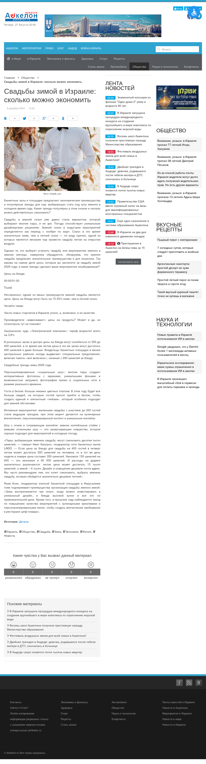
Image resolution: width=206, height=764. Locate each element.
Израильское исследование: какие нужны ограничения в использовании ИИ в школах (176, 367)
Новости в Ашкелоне (175, 708)
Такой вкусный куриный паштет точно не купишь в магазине (178, 294)
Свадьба (44, 531)
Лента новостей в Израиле (178, 702)
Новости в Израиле (174, 724)
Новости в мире (171, 719)
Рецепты (119, 58)
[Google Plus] (50, 118)
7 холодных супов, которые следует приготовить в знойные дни (178, 252)
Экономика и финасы (61, 58)
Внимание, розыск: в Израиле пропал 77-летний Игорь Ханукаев (177, 145)
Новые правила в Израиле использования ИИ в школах (176, 337)
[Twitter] (31, 118)
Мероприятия (31, 48)
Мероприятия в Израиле (177, 713)
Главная (9, 77)
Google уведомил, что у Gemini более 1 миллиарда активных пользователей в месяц (177, 351)
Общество (28, 77)
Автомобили (118, 66)
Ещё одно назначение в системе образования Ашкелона (127, 223)
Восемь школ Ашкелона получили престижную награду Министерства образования (127, 140)
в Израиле (34, 58)
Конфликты (191, 66)
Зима (57, 531)
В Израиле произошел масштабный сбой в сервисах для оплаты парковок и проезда (178, 383)
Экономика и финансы (74, 702)
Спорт (104, 58)
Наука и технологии (165, 66)
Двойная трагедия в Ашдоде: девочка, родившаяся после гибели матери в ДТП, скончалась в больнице (51, 644)
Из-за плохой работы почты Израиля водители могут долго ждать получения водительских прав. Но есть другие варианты (177, 179)
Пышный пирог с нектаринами (177, 240)
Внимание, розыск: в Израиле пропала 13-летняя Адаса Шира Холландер (178, 197)
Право (49, 48)
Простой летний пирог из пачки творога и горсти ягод (178, 282)
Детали (24, 521)
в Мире (16, 58)
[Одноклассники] (70, 118)
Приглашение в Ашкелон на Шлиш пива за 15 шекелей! (125, 247)
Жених (86, 531)
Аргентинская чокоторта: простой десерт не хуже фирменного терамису (173, 268)
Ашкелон (12, 48)
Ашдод (72, 48)
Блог (61, 48)
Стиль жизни (96, 66)
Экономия (71, 531)
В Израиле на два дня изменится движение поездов (125, 234)
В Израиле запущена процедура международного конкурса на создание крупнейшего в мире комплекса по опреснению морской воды (51, 615)
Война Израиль (91, 48)
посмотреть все (128, 262)
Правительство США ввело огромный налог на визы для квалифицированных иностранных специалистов (125, 207)
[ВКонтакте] (12, 118)
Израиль (12, 531)
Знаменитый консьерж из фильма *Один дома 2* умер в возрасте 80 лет (127, 101)
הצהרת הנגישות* (19, 708)
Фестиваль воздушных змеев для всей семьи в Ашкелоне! (47, 635)
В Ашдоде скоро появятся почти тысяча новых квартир (45, 652)
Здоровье (87, 58)
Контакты (15, 702)
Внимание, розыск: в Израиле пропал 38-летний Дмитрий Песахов (177, 161)
